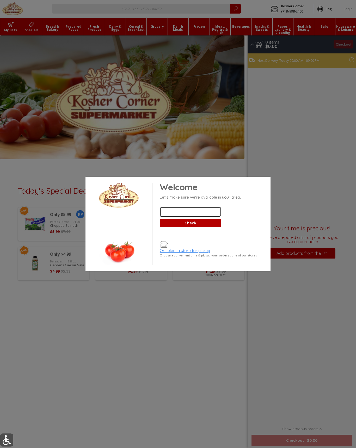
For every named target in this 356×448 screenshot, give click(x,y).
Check (190, 222)
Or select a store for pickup (185, 250)
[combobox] (190, 212)
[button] (6, 440)
